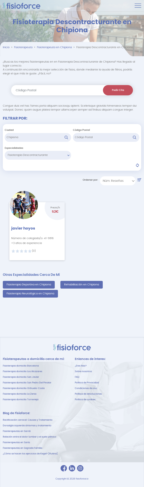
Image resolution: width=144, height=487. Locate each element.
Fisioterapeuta (23, 47)
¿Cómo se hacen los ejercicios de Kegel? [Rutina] (30, 454)
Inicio (6, 47)
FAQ (77, 377)
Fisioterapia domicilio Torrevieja (20, 399)
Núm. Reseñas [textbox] (113, 180)
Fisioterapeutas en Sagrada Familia (22, 448)
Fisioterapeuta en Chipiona (54, 47)
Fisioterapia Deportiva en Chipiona (29, 284)
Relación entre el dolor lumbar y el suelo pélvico (29, 437)
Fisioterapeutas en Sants (16, 442)
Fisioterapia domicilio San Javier (21, 377)
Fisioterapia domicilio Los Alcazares (22, 371)
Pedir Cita (118, 90)
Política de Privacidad (87, 383)
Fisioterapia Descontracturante (28, 155)
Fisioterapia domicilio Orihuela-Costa (24, 388)
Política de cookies (85, 399)
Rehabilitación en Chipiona (81, 284)
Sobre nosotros (83, 371)
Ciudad (9, 130)
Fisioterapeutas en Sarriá (17, 431)
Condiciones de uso (86, 388)
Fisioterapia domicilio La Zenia (19, 394)
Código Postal (81, 130)
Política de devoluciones (88, 394)
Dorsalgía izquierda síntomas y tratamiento (27, 425)
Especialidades (14, 148)
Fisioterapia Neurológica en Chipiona (30, 293)
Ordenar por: (90, 180)
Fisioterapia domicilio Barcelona (21, 366)
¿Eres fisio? (81, 366)
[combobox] (118, 180)
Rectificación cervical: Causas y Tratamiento (27, 420)
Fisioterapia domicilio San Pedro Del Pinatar (27, 383)
